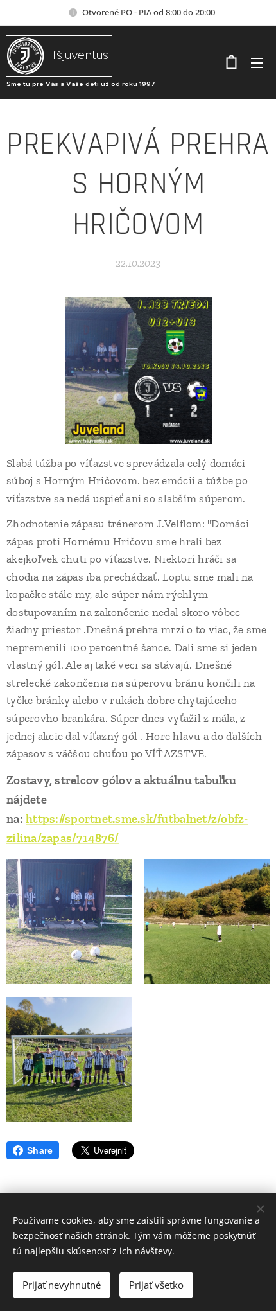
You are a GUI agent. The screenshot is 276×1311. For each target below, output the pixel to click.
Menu (257, 62)
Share (40, 1150)
